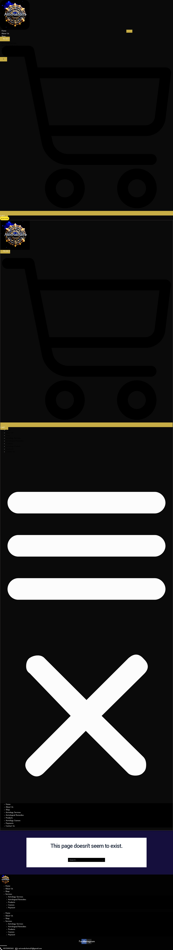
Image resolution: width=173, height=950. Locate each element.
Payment (11, 908)
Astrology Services (13, 438)
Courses (11, 905)
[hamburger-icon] (129, 31)
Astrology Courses (13, 446)
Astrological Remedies (15, 441)
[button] (86, 629)
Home (4, 31)
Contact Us (10, 452)
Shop (4, 36)
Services (8, 894)
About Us (5, 34)
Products (9, 444)
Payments (10, 449)
